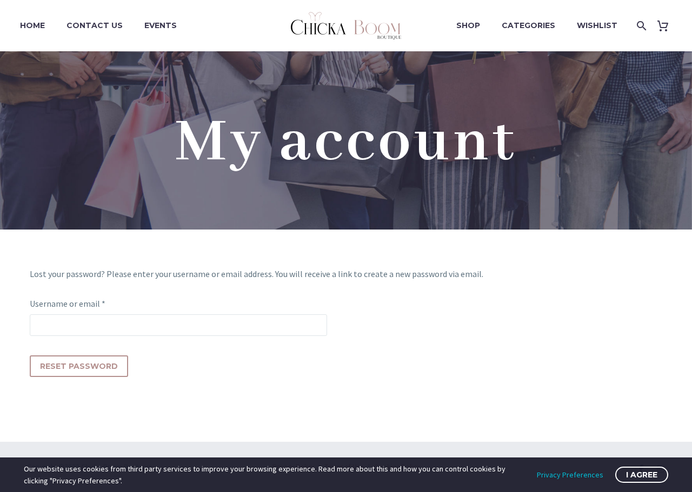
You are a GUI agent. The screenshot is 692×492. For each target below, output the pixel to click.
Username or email (83, 303)
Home (32, 25)
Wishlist (597, 25)
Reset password (79, 366)
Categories (528, 25)
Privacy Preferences (570, 475)
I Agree (641, 475)
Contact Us (94, 25)
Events (160, 25)
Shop (468, 25)
